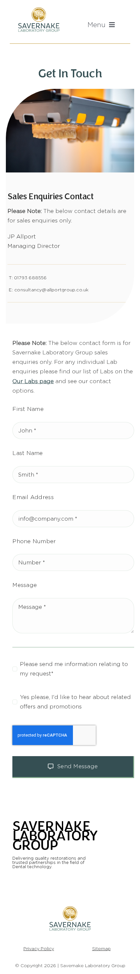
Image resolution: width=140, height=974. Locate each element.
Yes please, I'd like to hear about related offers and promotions (75, 701)
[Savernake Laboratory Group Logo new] (38, 8)
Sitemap (101, 948)
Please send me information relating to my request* (74, 668)
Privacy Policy (38, 948)
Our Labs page (33, 381)
